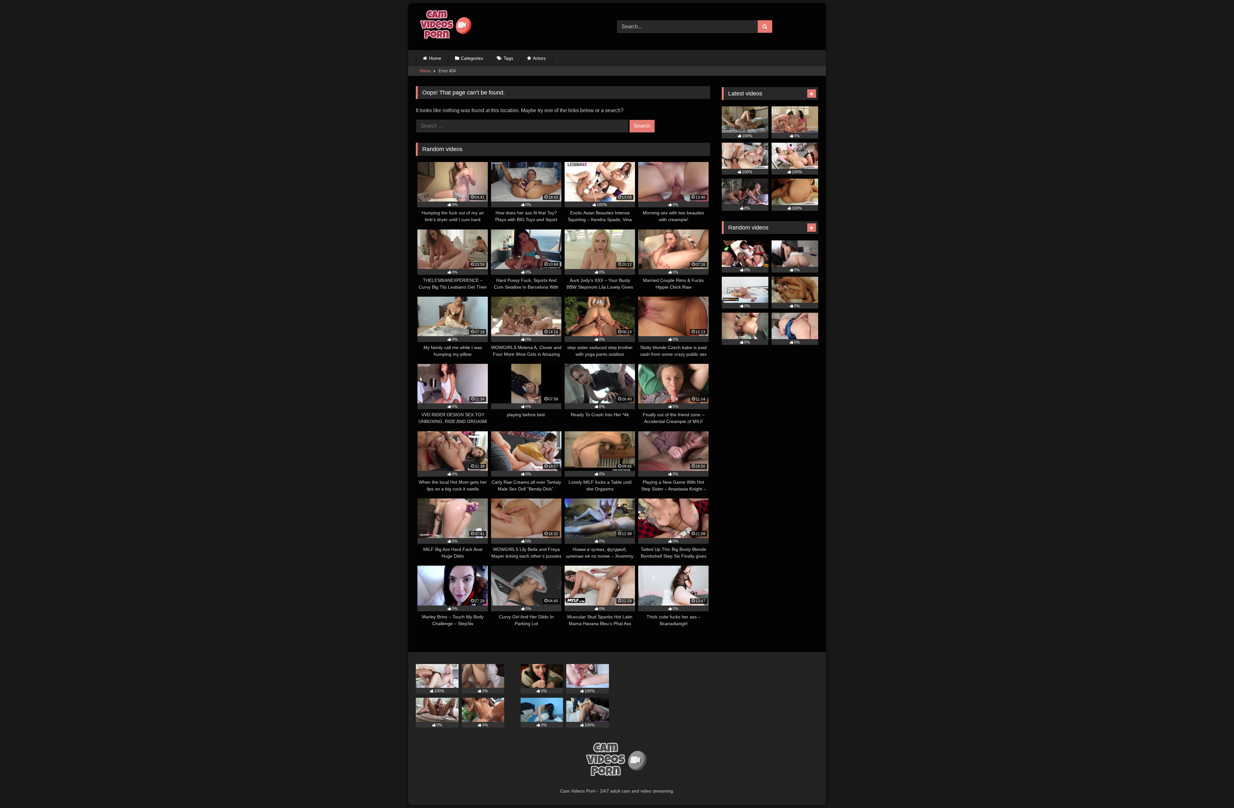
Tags (508, 58)
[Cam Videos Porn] (445, 26)
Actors (539, 58)
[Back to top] (1214, 789)
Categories (472, 58)
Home (435, 58)
